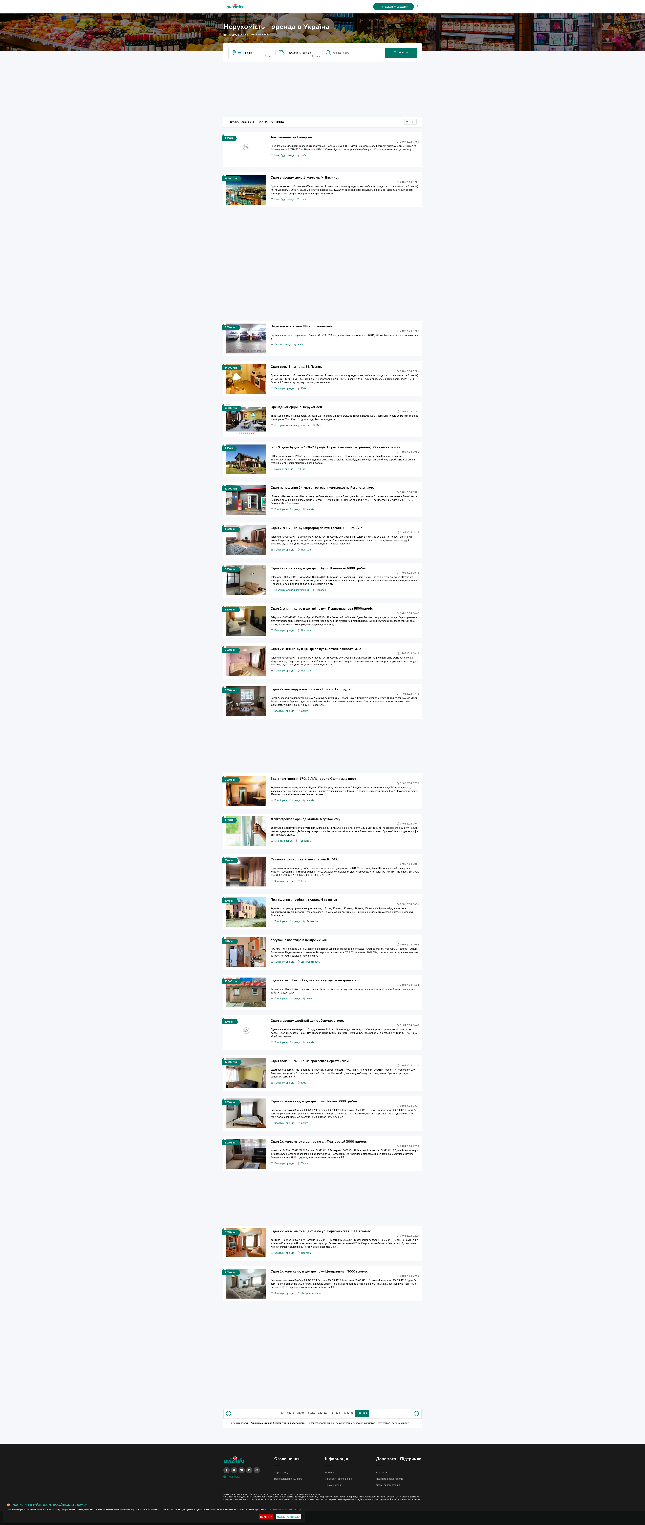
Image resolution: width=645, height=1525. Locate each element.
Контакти (381, 1472)
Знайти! (403, 52)
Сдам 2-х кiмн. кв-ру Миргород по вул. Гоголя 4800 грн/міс (316, 528)
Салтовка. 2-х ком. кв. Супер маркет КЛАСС (304, 859)
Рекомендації (333, 1485)
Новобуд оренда (284, 155)
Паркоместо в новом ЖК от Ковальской (301, 326)
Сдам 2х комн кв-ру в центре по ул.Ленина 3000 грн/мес (314, 1101)
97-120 (322, 1413)
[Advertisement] (322, 88)
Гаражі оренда (282, 344)
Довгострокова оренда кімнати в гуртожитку (305, 819)
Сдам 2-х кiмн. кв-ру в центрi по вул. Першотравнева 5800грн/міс (322, 608)
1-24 (281, 1413)
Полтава (306, 549)
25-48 (290, 1413)
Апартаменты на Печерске (291, 137)
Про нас (329, 1472)
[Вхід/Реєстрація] (416, 6)
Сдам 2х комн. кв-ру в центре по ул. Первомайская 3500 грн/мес (321, 1231)
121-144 (335, 1413)
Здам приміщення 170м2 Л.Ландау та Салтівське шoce (313, 779)
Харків (310, 509)
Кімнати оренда (283, 840)
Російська (233, 1476)
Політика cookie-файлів (389, 1478)
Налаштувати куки (288, 1516)
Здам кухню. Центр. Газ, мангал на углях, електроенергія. (315, 980)
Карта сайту (281, 1472)
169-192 (362, 1413)
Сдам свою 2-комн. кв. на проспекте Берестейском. (310, 1061)
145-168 (348, 1413)
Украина (247, 53)
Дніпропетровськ (311, 961)
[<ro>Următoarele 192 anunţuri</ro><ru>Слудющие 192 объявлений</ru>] (415, 1413)
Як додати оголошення (338, 1478)
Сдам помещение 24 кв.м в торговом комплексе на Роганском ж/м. (322, 487)
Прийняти (266, 1516)
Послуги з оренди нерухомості (292, 425)
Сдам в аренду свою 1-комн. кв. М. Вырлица (305, 177)
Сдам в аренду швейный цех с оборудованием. (307, 1021)
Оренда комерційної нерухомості (296, 407)
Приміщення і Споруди (287, 509)
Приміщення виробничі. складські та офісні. (304, 900)
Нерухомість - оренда (299, 53)
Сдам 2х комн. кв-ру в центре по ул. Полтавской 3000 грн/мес (319, 1141)
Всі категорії (231, 34)
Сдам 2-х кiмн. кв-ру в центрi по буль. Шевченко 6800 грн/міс (318, 568)
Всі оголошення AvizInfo (288, 1478)
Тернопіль (305, 840)
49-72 (300, 1413)
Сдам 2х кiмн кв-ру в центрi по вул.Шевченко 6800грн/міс (316, 649)
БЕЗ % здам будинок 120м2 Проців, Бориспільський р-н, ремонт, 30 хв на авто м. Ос (336, 447)
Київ (303, 155)
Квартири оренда (284, 388)
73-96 (311, 1413)
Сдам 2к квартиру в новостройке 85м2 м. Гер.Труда (310, 689)
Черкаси (321, 590)
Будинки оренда (283, 469)
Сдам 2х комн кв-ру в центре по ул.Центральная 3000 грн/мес (319, 1271)
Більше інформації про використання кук (283, 1510)
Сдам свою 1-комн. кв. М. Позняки (297, 367)
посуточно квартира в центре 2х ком (299, 940)
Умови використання (388, 1485)
